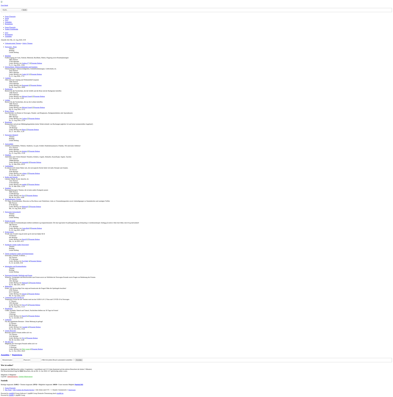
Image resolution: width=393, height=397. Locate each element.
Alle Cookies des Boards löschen (23, 390)
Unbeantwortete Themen (13, 43)
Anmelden (8, 36)
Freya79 (24, 305)
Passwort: (27, 360)
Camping (8, 78)
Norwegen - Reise (11, 47)
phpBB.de (60, 393)
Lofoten (7, 100)
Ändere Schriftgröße (11, 29)
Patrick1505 (79, 384)
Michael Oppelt (27, 96)
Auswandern (9, 144)
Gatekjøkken (9, 166)
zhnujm (24, 294)
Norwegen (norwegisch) (13, 212)
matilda (24, 184)
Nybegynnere (9, 232)
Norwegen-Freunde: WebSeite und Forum (18, 275)
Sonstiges (8, 188)
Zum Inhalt (4, 5)
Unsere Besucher (10, 331)
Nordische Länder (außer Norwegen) (17, 245)
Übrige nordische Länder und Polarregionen (19, 254)
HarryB (24, 239)
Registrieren (9, 34)
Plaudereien (8, 308)
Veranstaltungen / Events (13, 199)
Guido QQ (25, 74)
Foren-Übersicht (10, 27)
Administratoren (12, 376)
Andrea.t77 (25, 63)
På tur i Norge (9, 111)
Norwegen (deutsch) (11, 135)
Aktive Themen (27, 43)
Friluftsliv (8, 155)
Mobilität (8, 56)
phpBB (11, 393)
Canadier (25, 327)
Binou (24, 129)
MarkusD (25, 206)
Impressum (72, 390)
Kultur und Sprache (11, 177)
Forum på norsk (10, 221)
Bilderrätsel (8, 286)
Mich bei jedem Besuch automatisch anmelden (57, 360)
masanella (25, 162)
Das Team (8, 390)
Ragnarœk (25, 85)
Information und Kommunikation (15, 266)
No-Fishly (25, 261)
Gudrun (24, 118)
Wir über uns (9, 342)
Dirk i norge (26, 349)
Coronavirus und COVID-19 (14, 297)
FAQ (6, 33)
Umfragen (8, 320)
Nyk (23, 195)
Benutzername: (7, 360)
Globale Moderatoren (26, 376)
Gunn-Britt (25, 228)
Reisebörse (8, 122)
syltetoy (24, 173)
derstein (24, 151)
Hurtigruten (8, 89)
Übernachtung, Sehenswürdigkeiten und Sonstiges (21, 67)
